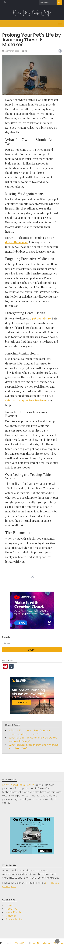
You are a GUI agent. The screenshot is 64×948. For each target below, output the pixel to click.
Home (9, 905)
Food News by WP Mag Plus (47, 943)
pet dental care (41, 318)
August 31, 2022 (11, 51)
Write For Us (13, 912)
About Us (11, 908)
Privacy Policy (14, 919)
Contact (11, 915)
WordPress (21, 943)
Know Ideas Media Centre (18, 784)
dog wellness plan (16, 242)
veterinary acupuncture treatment (26, 400)
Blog (24, 51)
